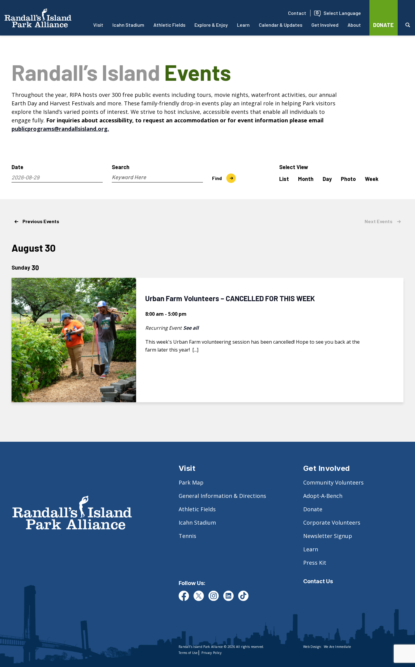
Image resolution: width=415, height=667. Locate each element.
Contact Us (318, 581)
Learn (243, 25)
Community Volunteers (333, 482)
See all (191, 328)
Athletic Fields (169, 25)
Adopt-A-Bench (322, 495)
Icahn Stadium (128, 25)
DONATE (383, 25)
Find (217, 178)
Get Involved (324, 25)
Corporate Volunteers (331, 522)
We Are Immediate (337, 647)
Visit (98, 25)
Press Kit (314, 562)
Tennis (187, 535)
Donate (312, 509)
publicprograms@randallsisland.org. (60, 128)
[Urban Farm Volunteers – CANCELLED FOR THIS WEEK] (74, 340)
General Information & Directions (222, 495)
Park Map (191, 482)
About (354, 25)
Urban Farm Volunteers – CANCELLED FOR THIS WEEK (230, 298)
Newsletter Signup (327, 535)
